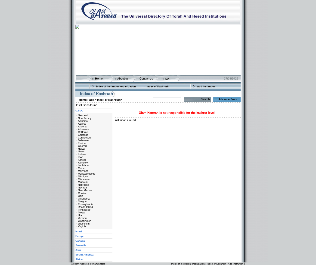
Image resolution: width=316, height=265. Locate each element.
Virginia (82, 226)
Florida (82, 143)
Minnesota (84, 179)
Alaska (82, 123)
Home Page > (87, 100)
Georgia (82, 146)
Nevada (82, 187)
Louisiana (83, 165)
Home (99, 78)
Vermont (82, 218)
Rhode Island (85, 207)
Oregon (82, 201)
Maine (81, 168)
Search (205, 99)
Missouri (82, 182)
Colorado (83, 134)
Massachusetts (86, 173)
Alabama (83, 121)
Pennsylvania (85, 204)
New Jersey (85, 118)
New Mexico (85, 190)
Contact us (146, 78)
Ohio (80, 195)
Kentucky (83, 162)
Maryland (83, 170)
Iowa (80, 157)
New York (83, 115)
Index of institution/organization (116, 86)
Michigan (83, 176)
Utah (80, 215)
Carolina (82, 193)
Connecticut (84, 137)
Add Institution (206, 86)
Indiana (82, 154)
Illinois (81, 151)
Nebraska (83, 184)
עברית (165, 78)
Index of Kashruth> (109, 100)
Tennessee (84, 209)
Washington (84, 220)
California (83, 132)
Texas (81, 212)
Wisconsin (84, 223)
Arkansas (83, 129)
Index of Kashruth (158, 86)
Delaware (83, 140)
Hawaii (81, 148)
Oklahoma (84, 198)
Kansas (82, 159)
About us (122, 78)
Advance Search (229, 99)
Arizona (82, 126)
